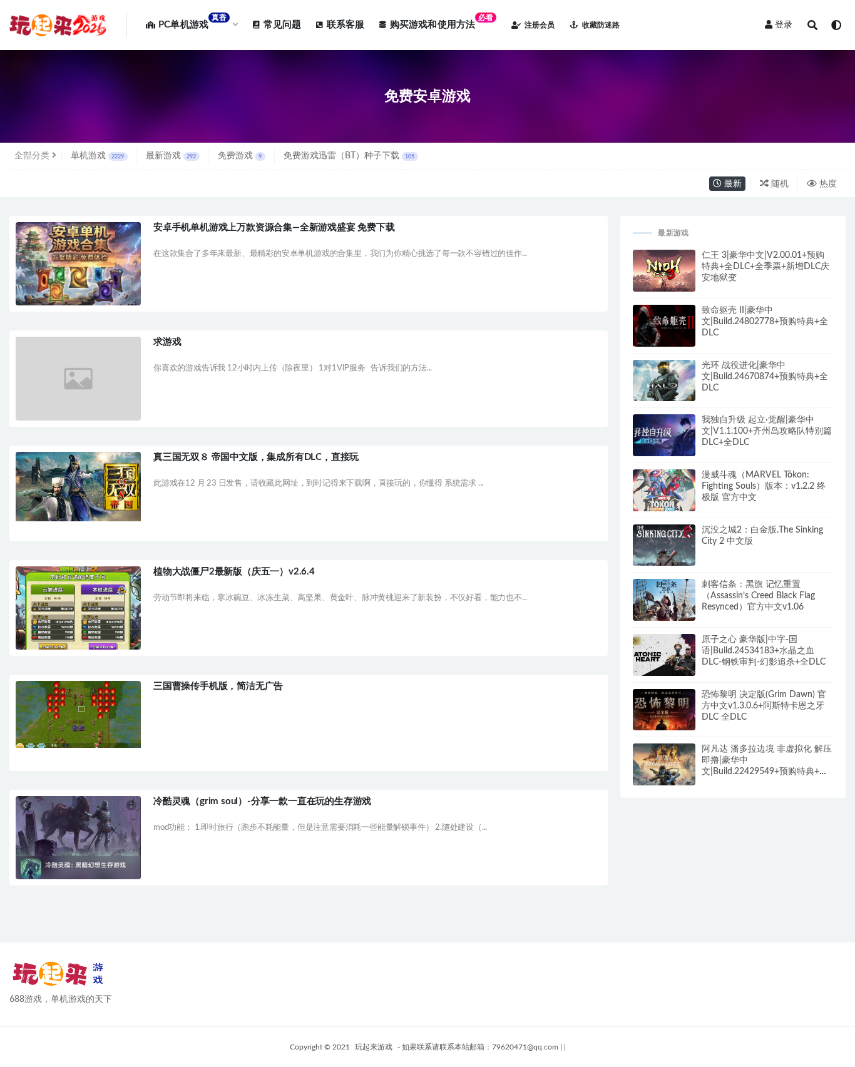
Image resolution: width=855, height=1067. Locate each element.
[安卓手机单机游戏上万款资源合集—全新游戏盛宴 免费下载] (78, 269)
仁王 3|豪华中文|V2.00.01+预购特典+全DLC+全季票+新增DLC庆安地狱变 (765, 266)
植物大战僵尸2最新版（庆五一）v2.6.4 (234, 571)
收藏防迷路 (601, 25)
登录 (783, 25)
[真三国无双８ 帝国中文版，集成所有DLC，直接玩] (78, 486)
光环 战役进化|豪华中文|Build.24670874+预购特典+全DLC (765, 376)
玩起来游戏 (373, 1047)
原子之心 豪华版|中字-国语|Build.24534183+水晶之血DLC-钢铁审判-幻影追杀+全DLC (764, 650)
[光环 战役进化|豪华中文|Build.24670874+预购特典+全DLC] (664, 387)
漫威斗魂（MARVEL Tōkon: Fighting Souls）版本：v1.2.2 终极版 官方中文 (764, 486)
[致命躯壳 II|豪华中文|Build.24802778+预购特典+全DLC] (664, 331)
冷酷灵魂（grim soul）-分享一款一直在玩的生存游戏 (262, 801)
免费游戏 (240, 155)
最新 (732, 184)
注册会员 (540, 25)
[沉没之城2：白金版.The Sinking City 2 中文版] (664, 554)
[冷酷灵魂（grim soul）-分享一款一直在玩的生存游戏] (78, 837)
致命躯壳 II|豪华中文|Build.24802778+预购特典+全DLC (765, 321)
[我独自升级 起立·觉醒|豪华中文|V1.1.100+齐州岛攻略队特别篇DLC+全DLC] (664, 439)
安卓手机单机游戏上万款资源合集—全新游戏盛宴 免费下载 (274, 227)
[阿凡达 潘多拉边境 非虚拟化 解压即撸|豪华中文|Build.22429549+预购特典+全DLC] (664, 768)
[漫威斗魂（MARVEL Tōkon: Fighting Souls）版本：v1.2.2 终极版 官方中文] (664, 493)
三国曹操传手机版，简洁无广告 (218, 686)
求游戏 (167, 342)
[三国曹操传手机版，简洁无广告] (78, 714)
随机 (779, 184)
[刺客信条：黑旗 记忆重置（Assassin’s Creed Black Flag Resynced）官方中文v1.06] (664, 603)
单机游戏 (97, 155)
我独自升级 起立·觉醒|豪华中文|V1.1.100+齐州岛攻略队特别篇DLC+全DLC (767, 431)
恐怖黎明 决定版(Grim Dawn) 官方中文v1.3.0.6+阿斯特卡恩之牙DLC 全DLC (764, 706)
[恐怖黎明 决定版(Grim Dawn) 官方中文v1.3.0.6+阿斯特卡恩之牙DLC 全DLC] (664, 715)
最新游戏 (171, 155)
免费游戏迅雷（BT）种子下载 (349, 155)
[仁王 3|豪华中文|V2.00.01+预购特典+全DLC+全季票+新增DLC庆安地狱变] (664, 273)
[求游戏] (78, 378)
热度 (827, 184)
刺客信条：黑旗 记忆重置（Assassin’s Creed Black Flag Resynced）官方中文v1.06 (758, 595)
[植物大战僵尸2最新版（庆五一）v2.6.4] (78, 610)
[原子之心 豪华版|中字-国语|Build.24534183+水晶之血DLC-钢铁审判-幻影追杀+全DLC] (664, 657)
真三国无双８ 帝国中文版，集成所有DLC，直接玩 (256, 457)
